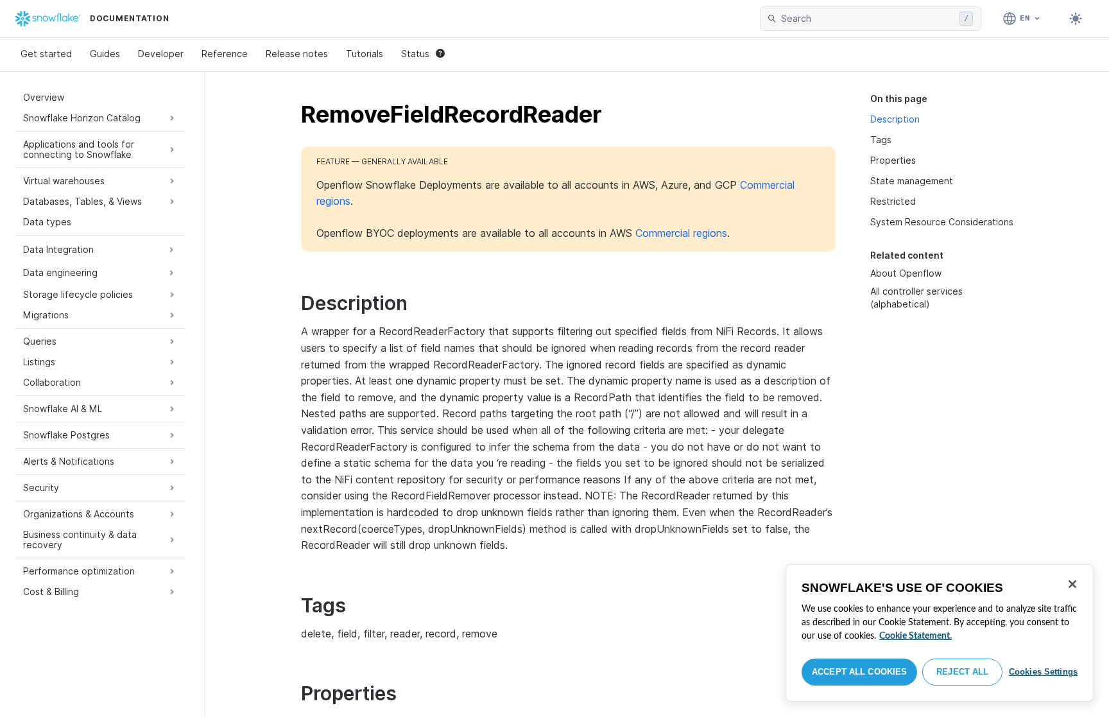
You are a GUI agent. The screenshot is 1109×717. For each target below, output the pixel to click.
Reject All (962, 672)
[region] (940, 633)
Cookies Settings (1043, 672)
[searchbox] (867, 18)
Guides (105, 53)
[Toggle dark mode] (1075, 18)
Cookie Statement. (915, 636)
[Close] (1072, 584)
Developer (161, 53)
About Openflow (905, 273)
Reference (225, 53)
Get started (46, 53)
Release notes (297, 53)
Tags (880, 139)
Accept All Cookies (859, 672)
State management (911, 180)
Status (415, 53)
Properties (893, 160)
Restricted (893, 201)
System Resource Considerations (941, 221)
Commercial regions (681, 233)
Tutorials (364, 53)
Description (895, 119)
